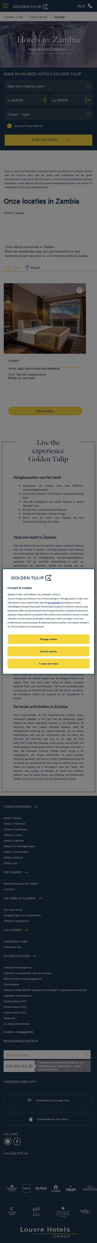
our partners (54, 602)
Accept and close (48, 663)
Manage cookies (48, 639)
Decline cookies (48, 651)
